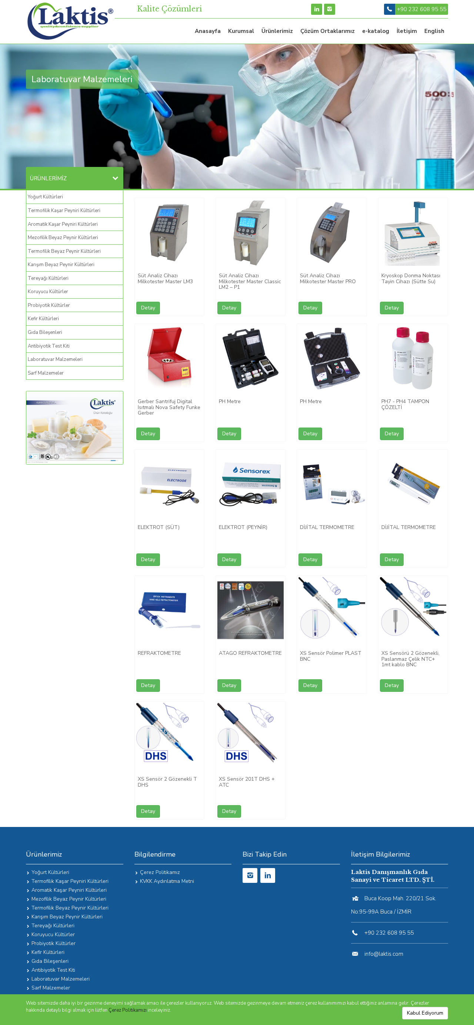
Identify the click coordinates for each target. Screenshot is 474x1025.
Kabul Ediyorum (425, 1012)
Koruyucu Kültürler (48, 291)
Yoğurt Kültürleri (45, 197)
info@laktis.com (383, 954)
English (434, 31)
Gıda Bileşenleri (45, 332)
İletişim (407, 31)
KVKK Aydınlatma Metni (167, 881)
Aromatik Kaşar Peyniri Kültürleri (63, 224)
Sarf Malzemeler (46, 373)
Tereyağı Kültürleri (48, 278)
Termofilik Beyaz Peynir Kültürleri (64, 251)
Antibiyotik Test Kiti (49, 346)
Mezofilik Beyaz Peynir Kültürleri (63, 237)
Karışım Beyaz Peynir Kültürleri (61, 264)
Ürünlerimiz (277, 31)
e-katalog (375, 31)
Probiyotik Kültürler (49, 305)
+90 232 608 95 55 (421, 9)
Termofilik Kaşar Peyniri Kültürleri (64, 210)
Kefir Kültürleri (43, 318)
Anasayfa (208, 31)
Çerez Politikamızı (128, 1010)
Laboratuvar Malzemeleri (55, 359)
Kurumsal (241, 31)
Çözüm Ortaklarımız (327, 31)
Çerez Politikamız (160, 872)
